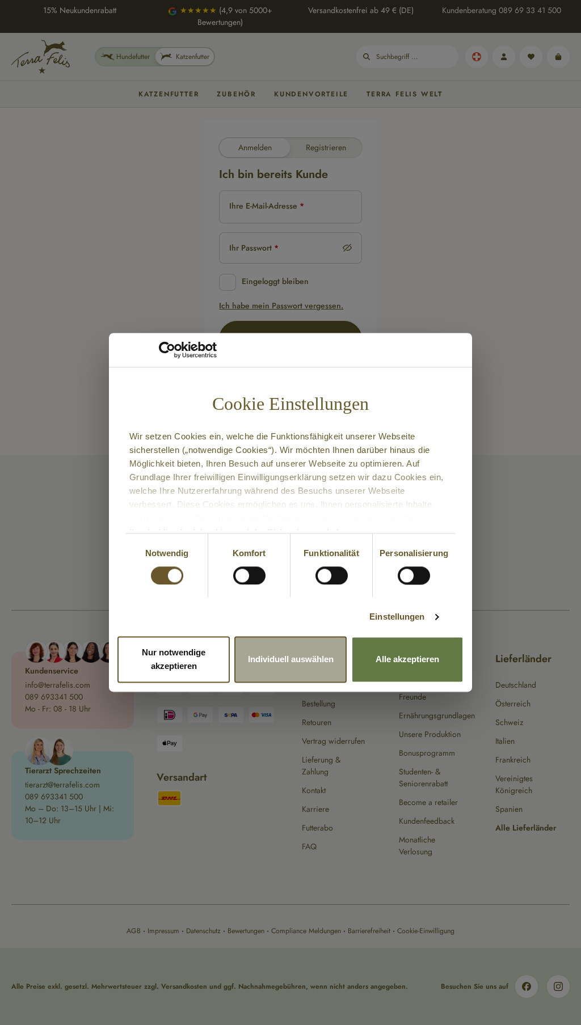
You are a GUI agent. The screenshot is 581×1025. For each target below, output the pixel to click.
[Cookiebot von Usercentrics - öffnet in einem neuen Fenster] (167, 349)
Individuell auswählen (291, 659)
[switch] (249, 575)
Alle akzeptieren (407, 659)
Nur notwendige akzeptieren (173, 659)
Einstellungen (396, 616)
